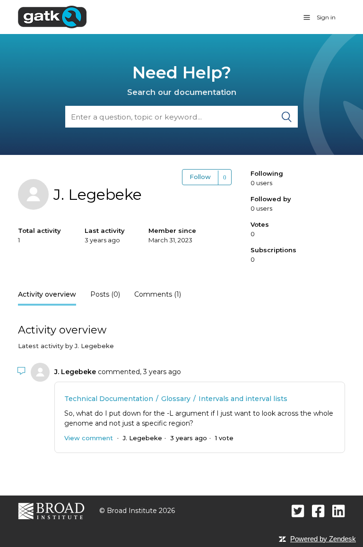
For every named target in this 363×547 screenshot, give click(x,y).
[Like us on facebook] (318, 510)
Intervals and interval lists (243, 398)
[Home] (52, 16)
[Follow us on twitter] (298, 510)
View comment (88, 438)
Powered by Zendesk (323, 539)
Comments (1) (157, 294)
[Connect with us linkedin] (338, 510)
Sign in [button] (326, 17)
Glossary (175, 398)
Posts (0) (105, 294)
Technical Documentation (108, 398)
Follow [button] (200, 176)
